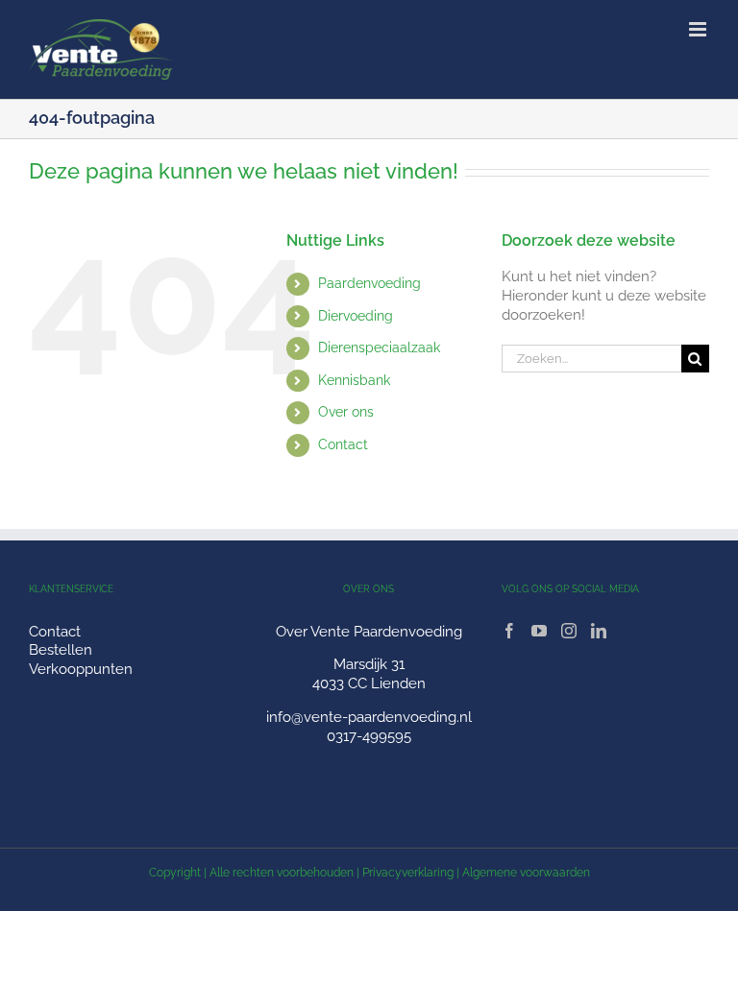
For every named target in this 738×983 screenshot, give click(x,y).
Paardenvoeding (369, 283)
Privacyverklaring (408, 872)
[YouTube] (539, 630)
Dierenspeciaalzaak (379, 347)
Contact (343, 444)
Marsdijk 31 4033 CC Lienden (369, 674)
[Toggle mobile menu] (699, 29)
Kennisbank (354, 380)
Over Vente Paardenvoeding (369, 631)
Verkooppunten (81, 669)
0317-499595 (369, 736)
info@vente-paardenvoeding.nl (369, 717)
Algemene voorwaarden (526, 872)
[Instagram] (569, 630)
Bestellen (60, 650)
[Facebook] (509, 630)
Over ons (346, 412)
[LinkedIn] (598, 630)
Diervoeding (355, 316)
